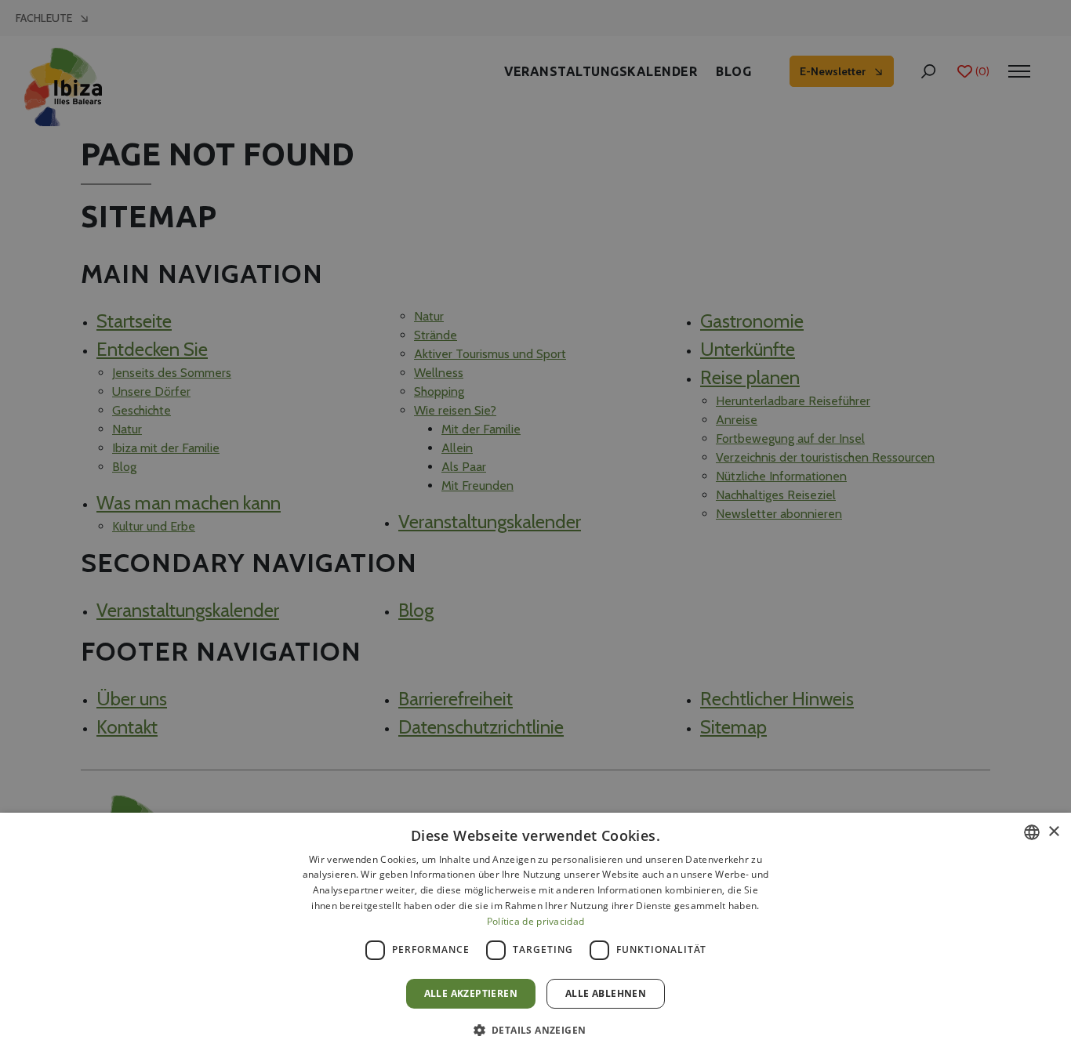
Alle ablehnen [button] (605, 993)
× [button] (1053, 832)
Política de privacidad (536, 921)
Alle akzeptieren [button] (470, 993)
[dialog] (535, 935)
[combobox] (1032, 832)
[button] (535, 1029)
